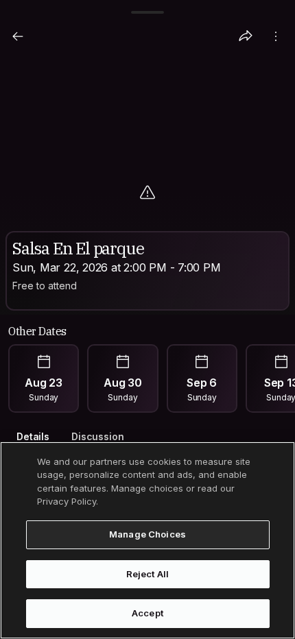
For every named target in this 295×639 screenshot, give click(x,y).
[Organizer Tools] (276, 36)
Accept (147, 612)
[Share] (246, 36)
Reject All (147, 573)
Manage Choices (147, 534)
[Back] (17, 36)
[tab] (33, 437)
